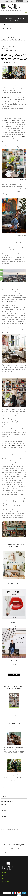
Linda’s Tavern (6, 140)
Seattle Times (6, 333)
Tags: (2, 787)
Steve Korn (23, 235)
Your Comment (5, 816)
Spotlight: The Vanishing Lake (8, 37)
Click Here (19, 1)
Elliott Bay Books (12, 301)
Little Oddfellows (7, 138)
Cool (5, 787)
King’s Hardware (20, 140)
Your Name (4, 804)
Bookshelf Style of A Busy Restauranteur (11, 39)
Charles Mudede (13, 449)
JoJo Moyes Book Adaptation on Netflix (10, 35)
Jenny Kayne (9, 81)
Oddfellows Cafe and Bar (17, 136)
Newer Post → (23, 790)
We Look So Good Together (7, 48)
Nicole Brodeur (16, 331)
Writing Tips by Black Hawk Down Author (11, 50)
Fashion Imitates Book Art (7, 41)
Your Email (3, 810)
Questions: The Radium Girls (8, 46)
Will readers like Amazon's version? (10, 30)
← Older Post (4, 790)
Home (5, 18)
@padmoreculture (14, 848)
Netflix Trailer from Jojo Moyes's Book (14, 774)
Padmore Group (14, 887)
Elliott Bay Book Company (14, 445)
